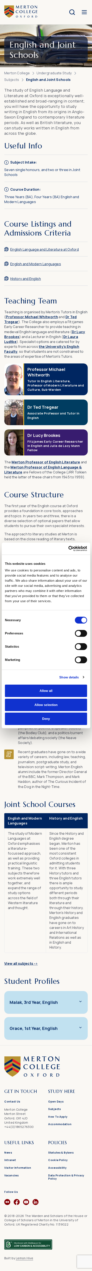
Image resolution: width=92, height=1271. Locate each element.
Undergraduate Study (54, 73)
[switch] (81, 633)
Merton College (17, 73)
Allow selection (46, 705)
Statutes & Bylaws (61, 1152)
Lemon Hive (24, 1258)
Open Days (56, 1101)
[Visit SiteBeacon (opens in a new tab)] (28, 1242)
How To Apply (58, 1117)
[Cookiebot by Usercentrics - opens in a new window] (68, 548)
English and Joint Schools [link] (48, 79)
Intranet (10, 1160)
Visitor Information (17, 1168)
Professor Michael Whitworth (32, 317)
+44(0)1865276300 (19, 1127)
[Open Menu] (84, 12)
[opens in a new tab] (7, 1203)
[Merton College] (20, 12)
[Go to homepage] (46, 1075)
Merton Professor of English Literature (46, 462)
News (8, 1152)
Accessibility (57, 1168)
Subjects (11, 79)
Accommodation (59, 1124)
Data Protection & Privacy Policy (66, 1177)
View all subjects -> (21, 963)
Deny (46, 718)
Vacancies (11, 1175)
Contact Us (12, 1101)
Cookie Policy (58, 1160)
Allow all (46, 691)
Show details (69, 677)
